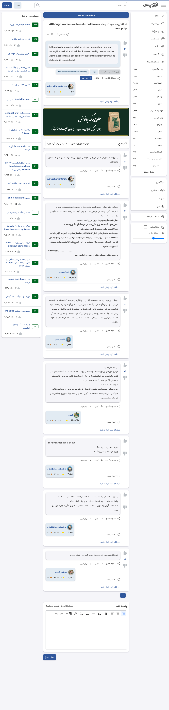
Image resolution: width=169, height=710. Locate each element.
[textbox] (86, 633)
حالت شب (154, 227)
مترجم (161, 198)
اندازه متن (154, 233)
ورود (17, 5)
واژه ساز (160, 206)
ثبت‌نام (7, 5)
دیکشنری (159, 182)
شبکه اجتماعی (157, 190)
